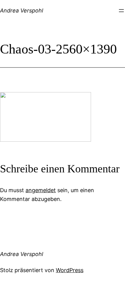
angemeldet (40, 190)
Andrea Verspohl (21, 10)
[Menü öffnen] (121, 10)
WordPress (69, 270)
